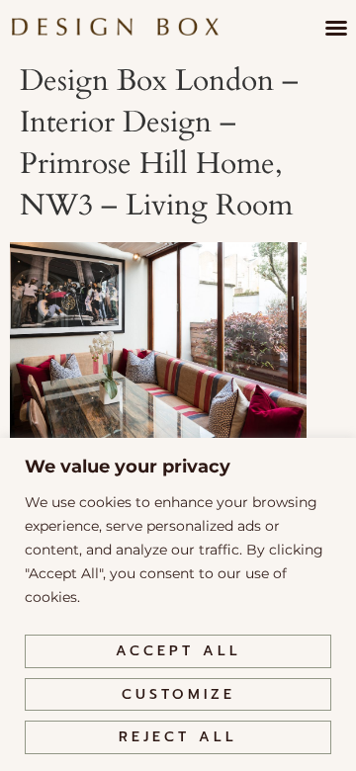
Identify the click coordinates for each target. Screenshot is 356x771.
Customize (178, 694)
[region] (178, 604)
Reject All (178, 737)
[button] (336, 27)
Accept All (178, 651)
